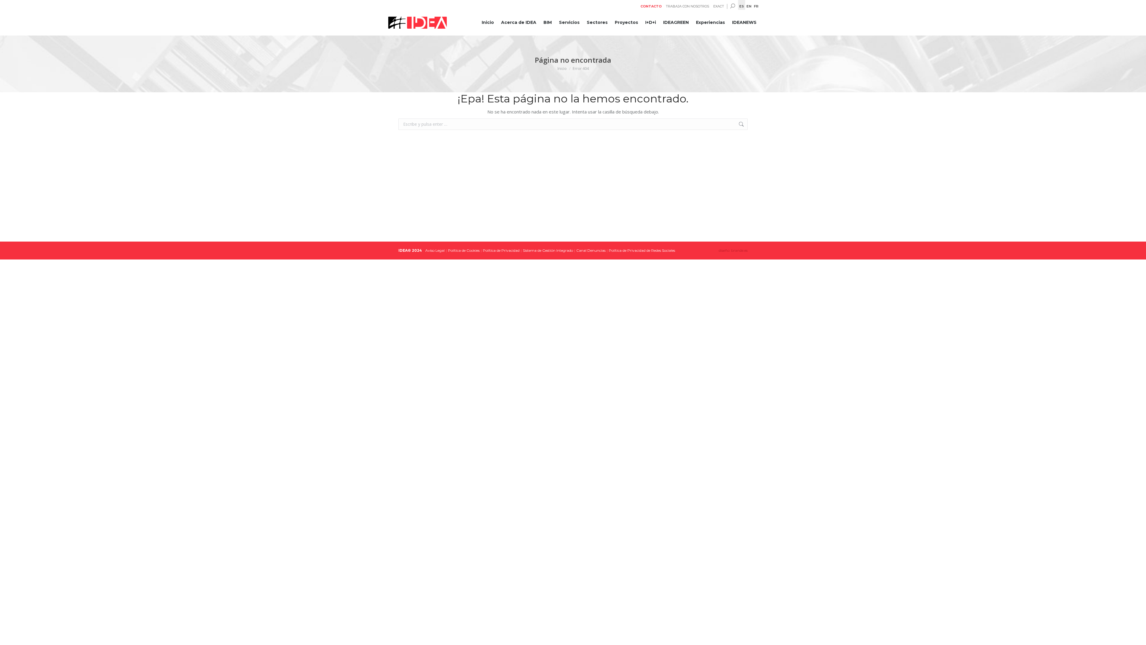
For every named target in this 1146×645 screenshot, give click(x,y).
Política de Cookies (464, 250)
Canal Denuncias (591, 250)
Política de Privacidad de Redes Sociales (642, 250)
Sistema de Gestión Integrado (548, 250)
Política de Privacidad (501, 250)
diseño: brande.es (733, 250)
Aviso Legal (435, 250)
